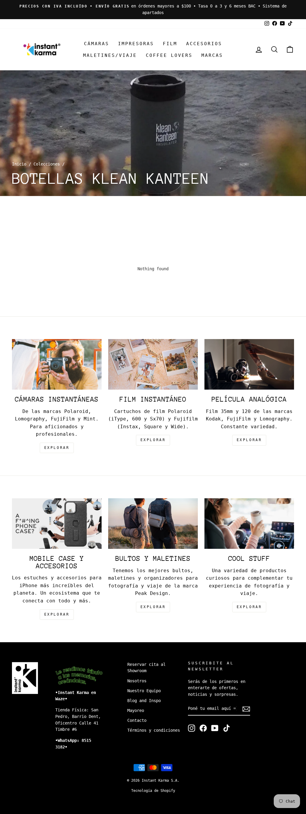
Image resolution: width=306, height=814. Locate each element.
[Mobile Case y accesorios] (57, 523)
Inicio (19, 164)
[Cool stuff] (249, 523)
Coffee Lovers (169, 55)
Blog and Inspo (144, 700)
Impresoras (136, 43)
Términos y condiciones (153, 730)
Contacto (136, 720)
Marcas (212, 55)
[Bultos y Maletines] (153, 523)
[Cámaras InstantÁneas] (57, 364)
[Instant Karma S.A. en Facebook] (203, 728)
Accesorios (204, 43)
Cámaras (96, 43)
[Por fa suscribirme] (246, 709)
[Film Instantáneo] (153, 364)
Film (170, 43)
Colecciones (46, 164)
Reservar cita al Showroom (146, 667)
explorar (57, 448)
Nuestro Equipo (144, 690)
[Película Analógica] (249, 364)
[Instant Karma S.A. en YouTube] (214, 728)
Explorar (153, 440)
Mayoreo (135, 710)
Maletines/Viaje (110, 55)
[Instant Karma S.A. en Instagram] (191, 728)
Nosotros (136, 680)
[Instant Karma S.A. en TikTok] (226, 728)
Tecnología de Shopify (153, 791)
